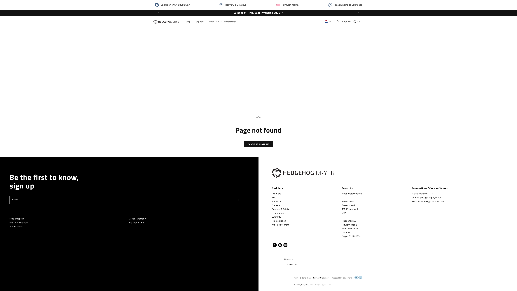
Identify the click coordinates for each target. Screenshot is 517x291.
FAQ (274, 197)
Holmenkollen (279, 220)
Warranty (276, 217)
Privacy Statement (321, 278)
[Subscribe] (238, 200)
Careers (276, 205)
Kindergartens (279, 213)
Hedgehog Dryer (307, 285)
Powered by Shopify (323, 285)
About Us (276, 201)
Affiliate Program (280, 224)
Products (276, 193)
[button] (189, 22)
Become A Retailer (281, 209)
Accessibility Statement (342, 278)
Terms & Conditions (302, 278)
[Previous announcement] (158, 12)
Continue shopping (258, 144)
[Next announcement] (358, 12)
